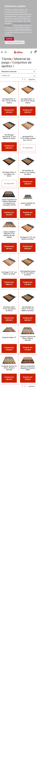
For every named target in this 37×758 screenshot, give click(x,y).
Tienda (6, 59)
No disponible (28, 148)
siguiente (31, 79)
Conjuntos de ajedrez (16, 64)
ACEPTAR (9, 39)
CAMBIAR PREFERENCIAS (14, 42)
